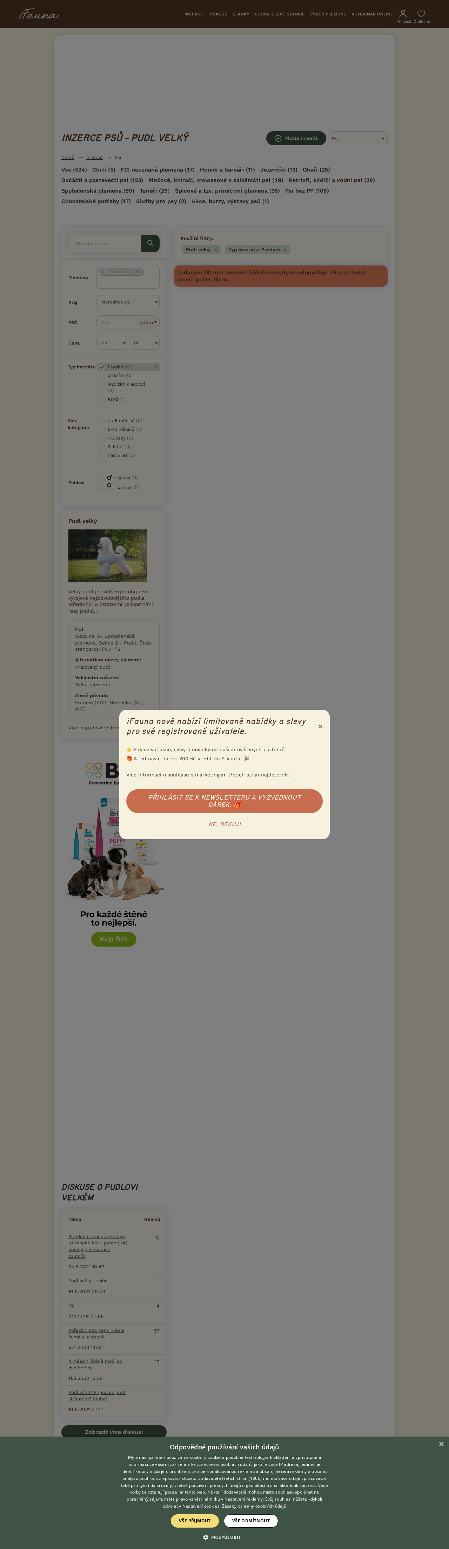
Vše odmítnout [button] (251, 1521)
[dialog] (224, 1493)
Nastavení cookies (201, 1506)
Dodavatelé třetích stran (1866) (229, 1478)
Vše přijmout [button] (195, 1521)
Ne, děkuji (224, 824)
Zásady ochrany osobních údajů (254, 1506)
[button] (224, 1537)
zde (285, 774)
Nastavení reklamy (243, 1499)
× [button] (441, 1444)
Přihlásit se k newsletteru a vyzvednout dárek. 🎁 (224, 801)
